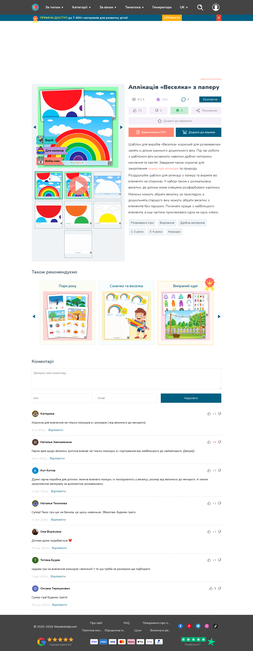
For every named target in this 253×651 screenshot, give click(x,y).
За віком (106, 7)
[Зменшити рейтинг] (219, 414)
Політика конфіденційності (101, 630)
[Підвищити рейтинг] (209, 414)
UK (182, 7)
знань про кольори (163, 168)
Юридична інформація (121, 630)
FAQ (126, 623)
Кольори (174, 232)
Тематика (133, 7)
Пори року (67, 286)
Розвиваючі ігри (142, 223)
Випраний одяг (185, 286)
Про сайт (96, 623)
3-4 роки (155, 232)
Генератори (162, 7)
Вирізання (167, 223)
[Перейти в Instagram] (206, 627)
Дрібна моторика (192, 223)
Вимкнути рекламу (163, 630)
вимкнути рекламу (211, 79)
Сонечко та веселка (126, 286)
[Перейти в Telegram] (197, 627)
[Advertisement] (127, 50)
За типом (52, 7)
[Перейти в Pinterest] (189, 627)
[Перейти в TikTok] (215, 627)
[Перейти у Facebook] (180, 627)
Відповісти (55, 430)
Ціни (137, 630)
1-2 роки (137, 232)
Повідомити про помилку (160, 623)
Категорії (80, 7)
